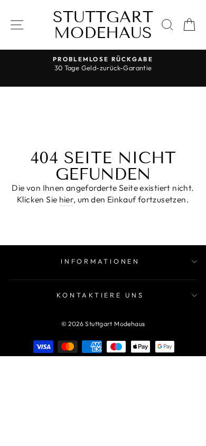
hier (66, 199)
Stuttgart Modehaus (103, 24)
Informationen (100, 261)
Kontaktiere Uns (100, 295)
